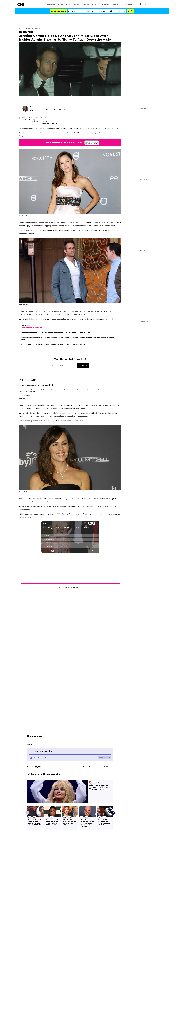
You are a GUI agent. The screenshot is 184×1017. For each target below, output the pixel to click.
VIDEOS (95, 4)
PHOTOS (86, 4)
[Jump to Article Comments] (20, 118)
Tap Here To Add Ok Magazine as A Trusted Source (62, 143)
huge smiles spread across (95, 133)
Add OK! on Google (50, 123)
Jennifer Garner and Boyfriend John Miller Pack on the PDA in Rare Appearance (53, 344)
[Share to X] (33, 118)
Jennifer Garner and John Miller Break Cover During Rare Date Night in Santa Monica (55, 333)
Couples (27, 28)
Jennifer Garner (37, 28)
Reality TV (51, 4)
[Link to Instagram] (140, 4)
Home (21, 28)
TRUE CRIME (105, 4)
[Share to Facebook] (26, 118)
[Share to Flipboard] (40, 118)
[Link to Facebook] (135, 4)
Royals (76, 4)
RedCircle (28, 395)
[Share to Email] (47, 118)
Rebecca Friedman (36, 107)
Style (68, 4)
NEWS (60, 4)
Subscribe (128, 4)
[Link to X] (145, 4)
